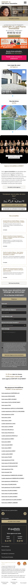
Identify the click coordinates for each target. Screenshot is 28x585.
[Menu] (25, 2)
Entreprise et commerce (7, 553)
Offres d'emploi (5, 546)
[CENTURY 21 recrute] (14, 43)
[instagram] (25, 513)
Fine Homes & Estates (7, 557)
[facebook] (2, 513)
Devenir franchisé (6, 550)
